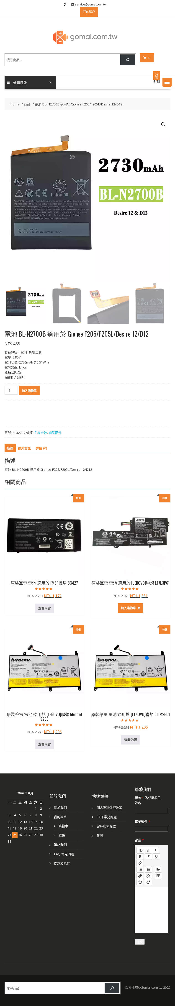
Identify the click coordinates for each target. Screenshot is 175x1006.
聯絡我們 (60, 844)
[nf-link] (140, 876)
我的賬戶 (89, 12)
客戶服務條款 (106, 826)
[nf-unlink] (148, 876)
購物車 (63, 826)
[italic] (148, 856)
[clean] (140, 863)
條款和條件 (62, 863)
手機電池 (40, 432)
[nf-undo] (140, 882)
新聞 (100, 835)
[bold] (140, 856)
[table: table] (158, 876)
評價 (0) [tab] (41, 448)
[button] (167, 82)
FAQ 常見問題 (64, 854)
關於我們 (60, 807)
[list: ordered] (140, 869)
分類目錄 (20, 82)
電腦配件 (55, 432)
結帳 (62, 835)
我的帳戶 (60, 817)
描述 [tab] (10, 448)
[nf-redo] (148, 882)
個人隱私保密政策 (109, 807)
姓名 (138, 803)
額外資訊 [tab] (24, 448)
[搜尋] (127, 59)
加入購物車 (29, 391)
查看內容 (44, 608)
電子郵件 (142, 821)
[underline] (156, 856)
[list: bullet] (148, 869)
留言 (139, 840)
